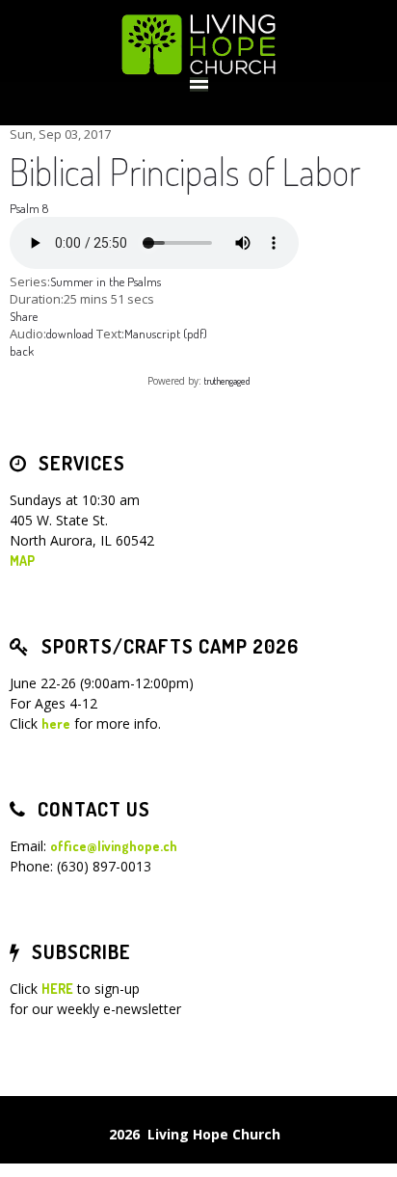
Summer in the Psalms (105, 281)
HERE (57, 988)
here (55, 723)
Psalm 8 (29, 208)
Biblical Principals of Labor (185, 171)
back (22, 351)
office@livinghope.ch (113, 846)
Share (24, 316)
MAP (22, 560)
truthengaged (227, 381)
